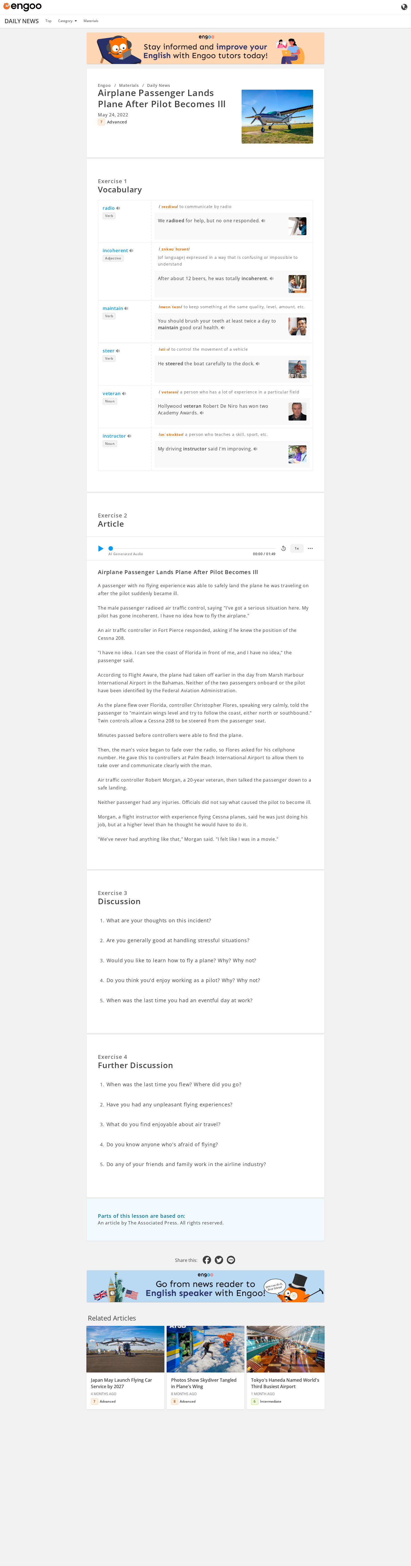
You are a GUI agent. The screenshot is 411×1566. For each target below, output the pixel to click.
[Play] (100, 548)
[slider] (110, 548)
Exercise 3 (112, 893)
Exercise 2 (112, 515)
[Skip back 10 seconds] (283, 548)
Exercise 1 (112, 181)
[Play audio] (118, 208)
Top (48, 20)
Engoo (104, 85)
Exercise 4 (112, 1057)
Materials (91, 20)
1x (297, 548)
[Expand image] (277, 116)
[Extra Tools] (310, 548)
